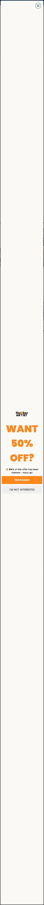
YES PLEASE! (22, 480)
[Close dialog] (38, 6)
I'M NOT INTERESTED (22, 489)
